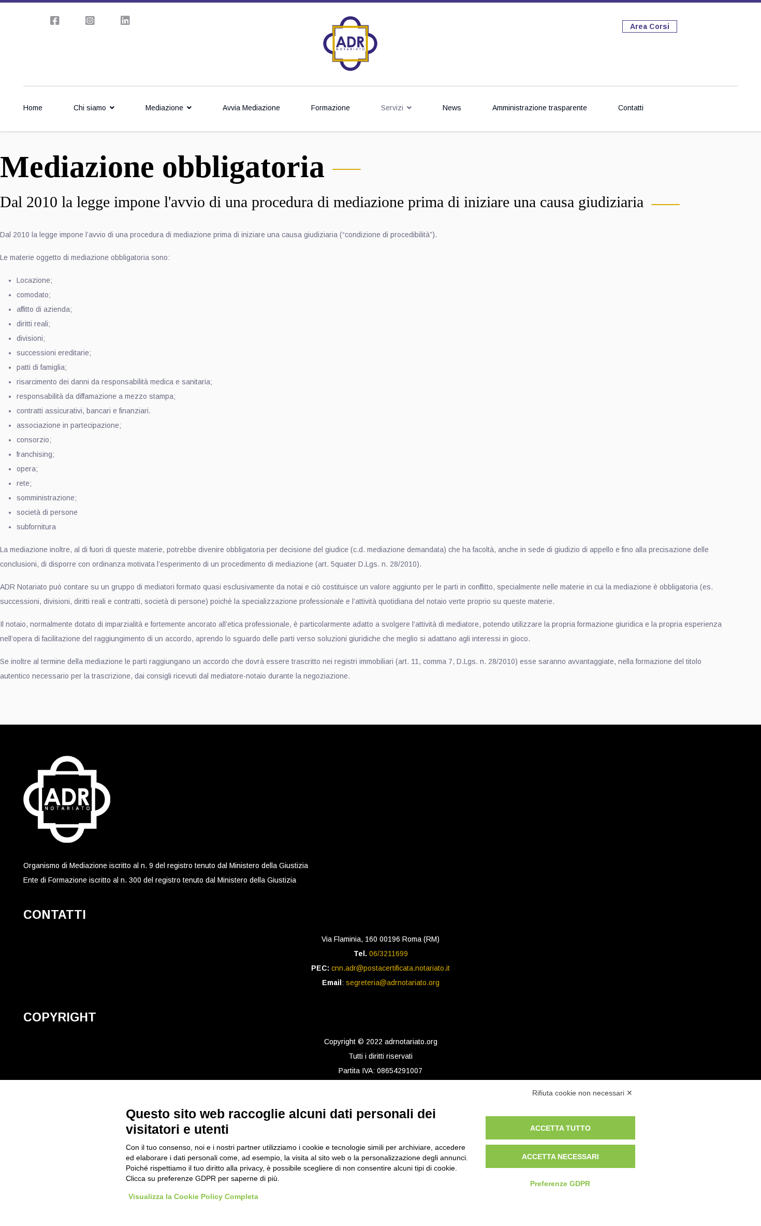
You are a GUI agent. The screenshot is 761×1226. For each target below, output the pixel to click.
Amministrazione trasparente (539, 108)
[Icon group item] (55, 21)
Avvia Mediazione (251, 108)
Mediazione (164, 108)
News (452, 108)
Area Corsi (649, 26)
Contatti (630, 108)
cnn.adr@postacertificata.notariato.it (390, 968)
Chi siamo (90, 108)
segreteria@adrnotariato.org (393, 982)
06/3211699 (388, 953)
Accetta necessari (560, 1156)
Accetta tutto (560, 1128)
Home (32, 108)
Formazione (330, 108)
